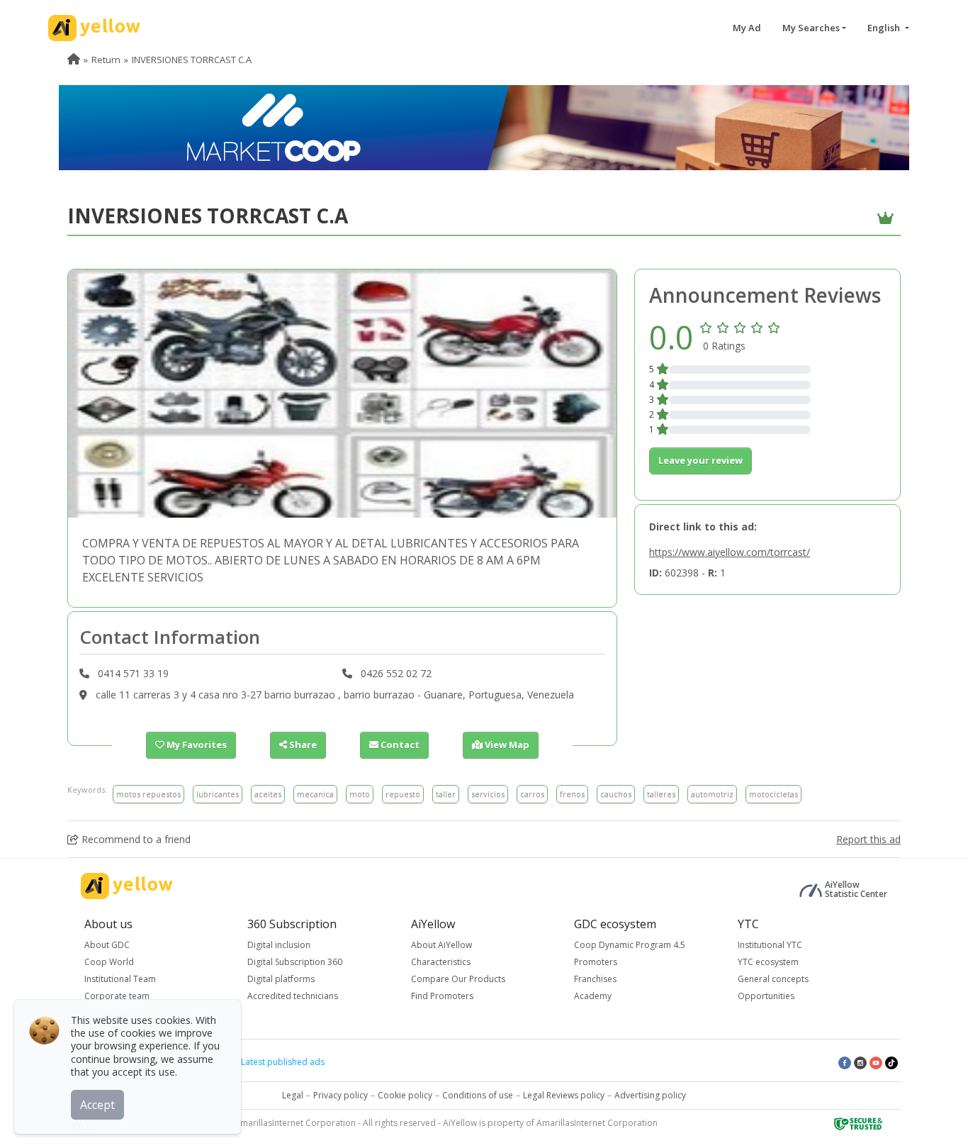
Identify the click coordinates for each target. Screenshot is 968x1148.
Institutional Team (120, 979)
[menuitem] (73, 59)
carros (532, 793)
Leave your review (700, 460)
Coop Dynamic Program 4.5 (629, 945)
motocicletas (773, 793)
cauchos (615, 793)
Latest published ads (283, 1062)
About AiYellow (441, 945)
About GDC (107, 945)
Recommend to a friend (135, 839)
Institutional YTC (770, 945)
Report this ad (868, 839)
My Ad (747, 27)
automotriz (712, 793)
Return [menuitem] (105, 59)
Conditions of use (477, 1095)
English (884, 27)
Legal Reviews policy (563, 1095)
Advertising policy (650, 1095)
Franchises (595, 979)
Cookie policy (405, 1095)
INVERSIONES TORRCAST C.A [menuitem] (192, 59)
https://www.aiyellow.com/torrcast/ (729, 552)
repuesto (402, 793)
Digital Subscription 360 (294, 962)
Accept (97, 1105)
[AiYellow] (127, 886)
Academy (593, 996)
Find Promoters (442, 996)
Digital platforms (281, 979)
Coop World (109, 962)
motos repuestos (148, 793)
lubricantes (217, 793)
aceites (267, 793)
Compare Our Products (458, 979)
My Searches (811, 27)
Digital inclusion (278, 945)
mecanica (315, 793)
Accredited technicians (292, 996)
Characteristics (441, 962)
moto (359, 793)
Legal (292, 1095)
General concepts (773, 979)
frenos (572, 793)
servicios (488, 793)
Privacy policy (340, 1095)
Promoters (595, 962)
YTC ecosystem (768, 962)
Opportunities (766, 996)
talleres (661, 793)
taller (446, 793)
